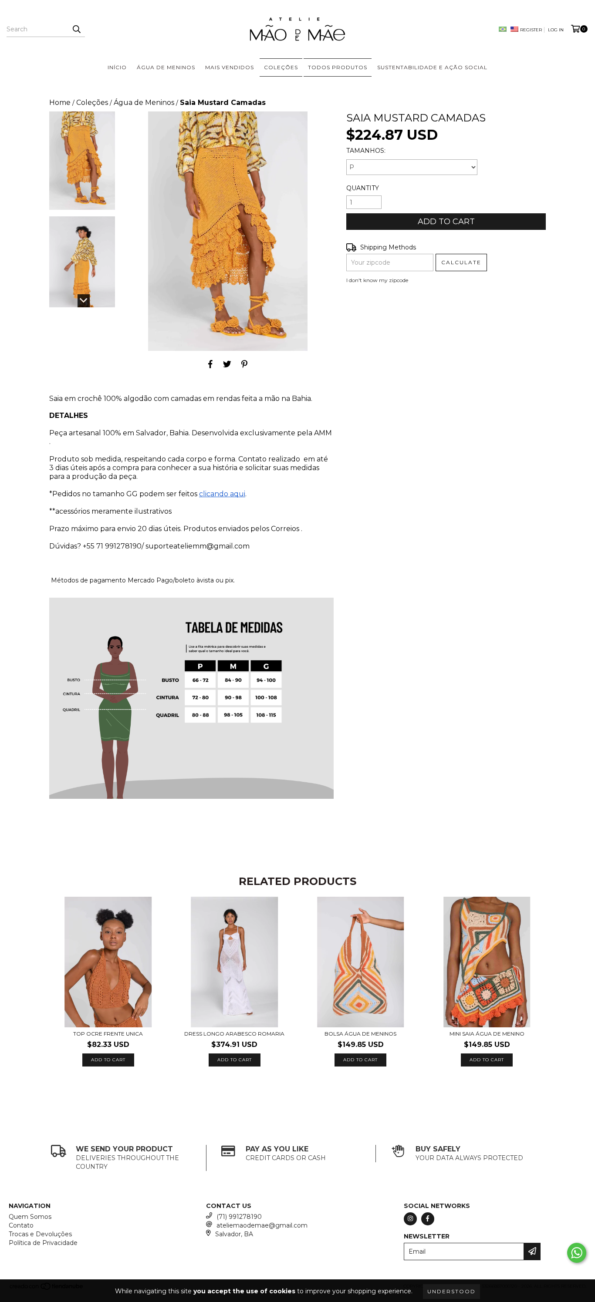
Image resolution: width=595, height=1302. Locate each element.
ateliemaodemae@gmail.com (262, 1225)
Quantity (362, 188)
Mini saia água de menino (487, 1033)
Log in (556, 30)
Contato (21, 1225)
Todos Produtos (337, 67)
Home (60, 102)
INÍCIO (117, 67)
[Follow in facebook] (427, 1218)
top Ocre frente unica (108, 1033)
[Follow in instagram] (410, 1218)
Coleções (92, 102)
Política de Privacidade (43, 1243)
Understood (451, 1291)
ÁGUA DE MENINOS (166, 67)
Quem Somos (30, 1217)
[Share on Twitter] (227, 364)
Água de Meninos (144, 102)
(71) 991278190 (239, 1217)
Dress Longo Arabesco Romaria (234, 1033)
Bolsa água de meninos (360, 1033)
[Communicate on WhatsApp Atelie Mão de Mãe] (576, 1253)
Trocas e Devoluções (40, 1234)
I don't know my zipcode (377, 280)
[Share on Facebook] (210, 364)
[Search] (76, 29)
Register (531, 30)
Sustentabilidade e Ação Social (432, 67)
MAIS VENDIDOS (229, 67)
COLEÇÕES (281, 67)
